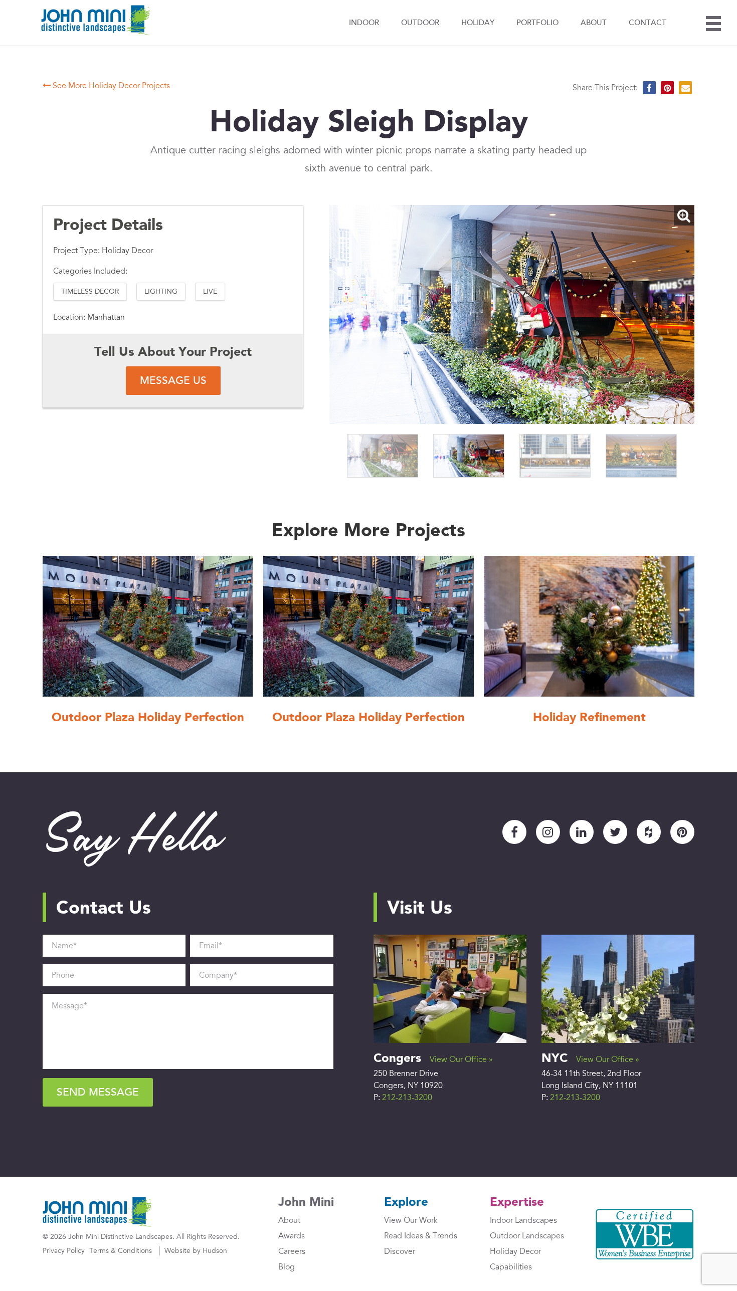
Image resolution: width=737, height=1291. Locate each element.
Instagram (548, 832)
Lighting (160, 291)
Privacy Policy (64, 1250)
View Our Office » (461, 1059)
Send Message (98, 1092)
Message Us (173, 380)
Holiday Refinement (589, 718)
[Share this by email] (685, 87)
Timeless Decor (90, 291)
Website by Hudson (195, 1250)
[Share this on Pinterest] (667, 87)
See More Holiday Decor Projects (110, 85)
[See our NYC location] (617, 988)
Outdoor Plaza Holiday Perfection (148, 718)
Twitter (615, 832)
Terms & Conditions (120, 1250)
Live (210, 291)
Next (684, 456)
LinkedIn (582, 832)
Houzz (649, 832)
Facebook (514, 832)
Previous (339, 456)
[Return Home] (95, 20)
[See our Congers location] (450, 988)
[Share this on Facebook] (649, 87)
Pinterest (682, 832)
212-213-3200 (407, 1098)
